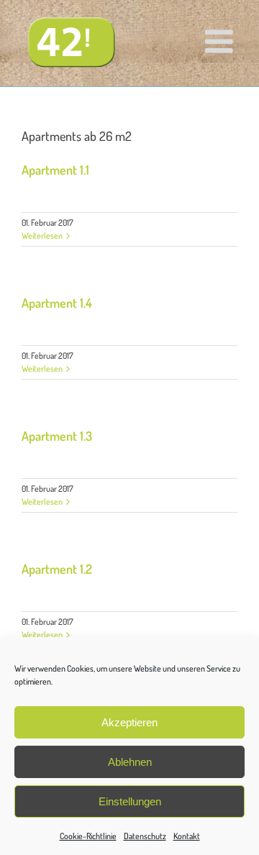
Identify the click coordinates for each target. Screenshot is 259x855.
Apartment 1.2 (57, 569)
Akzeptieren (129, 722)
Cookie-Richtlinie (88, 836)
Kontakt (186, 836)
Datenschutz (145, 836)
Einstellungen (130, 801)
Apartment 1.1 (55, 170)
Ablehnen (130, 762)
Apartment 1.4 (57, 303)
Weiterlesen (42, 235)
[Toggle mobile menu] (221, 41)
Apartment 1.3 (57, 436)
